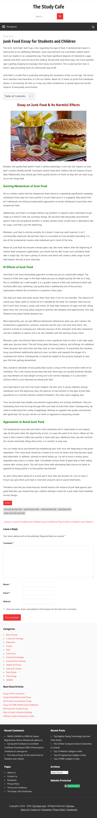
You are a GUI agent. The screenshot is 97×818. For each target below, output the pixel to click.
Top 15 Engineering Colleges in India (70, 755)
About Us (11, 772)
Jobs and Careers (13, 668)
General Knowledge (15, 657)
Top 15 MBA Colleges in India (66, 758)
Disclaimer (12, 780)
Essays (8, 503)
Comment (8, 543)
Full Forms (11, 653)
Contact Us (12, 776)
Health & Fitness (13, 664)
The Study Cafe (48, 7)
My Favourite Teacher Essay (15, 708)
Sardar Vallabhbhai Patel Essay (17, 697)
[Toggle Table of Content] (29, 96)
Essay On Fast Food (31, 509)
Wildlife (9, 679)
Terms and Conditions (17, 787)
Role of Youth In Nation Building (17, 712)
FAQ (8, 649)
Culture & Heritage (14, 638)
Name (6, 584)
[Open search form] (93, 27)
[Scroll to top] (92, 813)
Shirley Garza (8, 36)
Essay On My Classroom (14, 693)
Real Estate (11, 672)
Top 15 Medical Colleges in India (68, 751)
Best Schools (12, 634)
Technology (11, 676)
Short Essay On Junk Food (14, 513)
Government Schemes (16, 661)
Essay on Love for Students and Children (23, 521)
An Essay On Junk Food (13, 509)
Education (10, 642)
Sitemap (70, 806)
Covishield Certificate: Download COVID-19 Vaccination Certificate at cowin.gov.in (24, 747)
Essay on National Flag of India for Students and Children (66, 521)
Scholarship (72, 809)
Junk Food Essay (64, 509)
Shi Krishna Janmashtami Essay (17, 701)
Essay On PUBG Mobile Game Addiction (20, 704)
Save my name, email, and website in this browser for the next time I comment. (41, 609)
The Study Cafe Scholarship (19, 791)
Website (6, 601)
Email (6, 593)
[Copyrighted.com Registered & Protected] (72, 786)
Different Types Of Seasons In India (18, 716)
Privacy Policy (13, 783)
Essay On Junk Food (48, 509)
